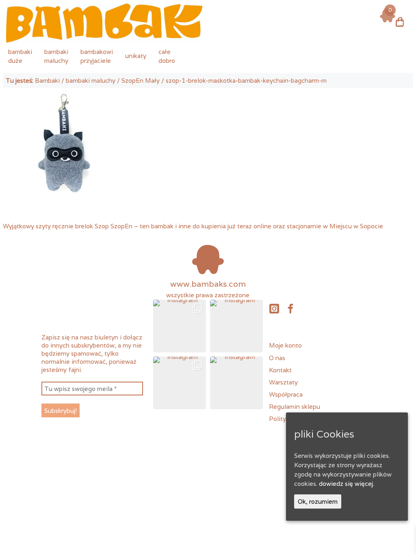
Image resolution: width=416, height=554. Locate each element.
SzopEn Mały (140, 80)
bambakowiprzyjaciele (96, 55)
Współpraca (286, 394)
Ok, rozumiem (318, 501)
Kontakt (280, 370)
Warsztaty (283, 382)
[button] (179, 326)
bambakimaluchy (56, 55)
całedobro (166, 55)
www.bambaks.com (208, 284)
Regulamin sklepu (294, 406)
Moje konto (285, 345)
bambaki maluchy (90, 80)
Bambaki (47, 80)
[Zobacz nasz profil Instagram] (274, 308)
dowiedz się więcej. (346, 483)
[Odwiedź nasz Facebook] (290, 308)
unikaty (135, 56)
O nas (277, 358)
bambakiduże (20, 55)
